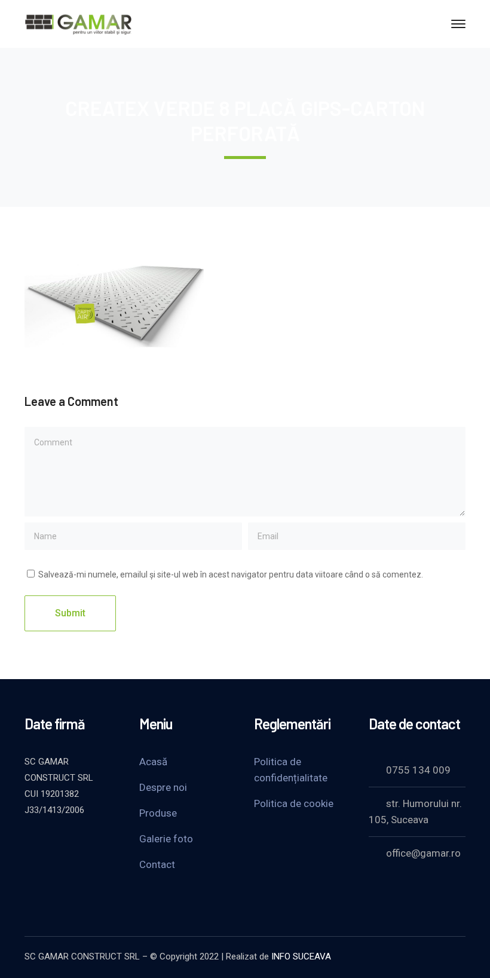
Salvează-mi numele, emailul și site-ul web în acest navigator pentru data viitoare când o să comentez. (230, 574)
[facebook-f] (60, 842)
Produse (158, 813)
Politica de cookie (293, 803)
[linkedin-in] (90, 842)
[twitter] (30, 842)
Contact (157, 864)
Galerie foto (166, 839)
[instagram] (30, 860)
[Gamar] (78, 23)
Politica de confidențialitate (290, 770)
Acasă (153, 762)
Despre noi (163, 787)
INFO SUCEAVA (301, 956)
